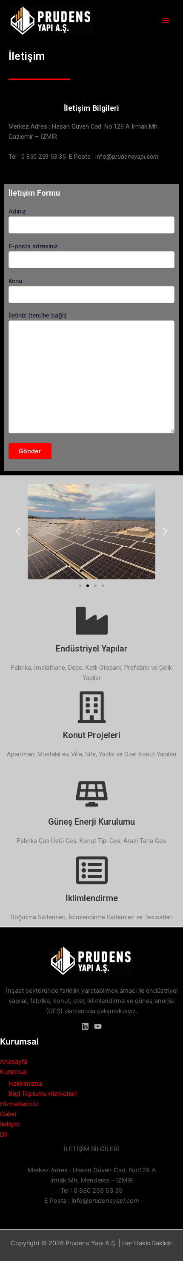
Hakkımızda (25, 1083)
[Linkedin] (85, 1026)
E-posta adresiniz (33, 246)
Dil (3, 1134)
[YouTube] (98, 1026)
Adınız (17, 211)
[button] (18, 531)
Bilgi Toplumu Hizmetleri (43, 1094)
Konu (15, 280)
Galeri (8, 1114)
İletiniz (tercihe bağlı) (38, 315)
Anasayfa (13, 1061)
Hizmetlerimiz (19, 1104)
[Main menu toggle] (165, 20)
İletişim (10, 1124)
